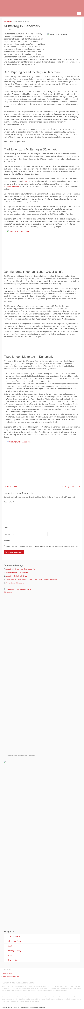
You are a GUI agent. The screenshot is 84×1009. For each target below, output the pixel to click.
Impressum (7, 973)
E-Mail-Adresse (10, 534)
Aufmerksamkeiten (11, 186)
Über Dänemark (11, 30)
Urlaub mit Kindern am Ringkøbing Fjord (21, 569)
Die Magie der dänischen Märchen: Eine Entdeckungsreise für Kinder (31, 579)
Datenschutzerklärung (11, 976)
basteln (25, 181)
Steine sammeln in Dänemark (17, 572)
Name (7, 528)
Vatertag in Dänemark (71, 486)
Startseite (7, 21)
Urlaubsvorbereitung (15, 936)
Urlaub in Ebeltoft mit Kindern (17, 576)
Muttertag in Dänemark (15, 583)
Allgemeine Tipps (14, 941)
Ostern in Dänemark (12, 486)
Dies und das (13, 960)
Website (7, 541)
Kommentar (9, 502)
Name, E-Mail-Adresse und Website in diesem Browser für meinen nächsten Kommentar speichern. (42, 546)
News (10, 955)
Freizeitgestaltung (14, 950)
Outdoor (11, 946)
